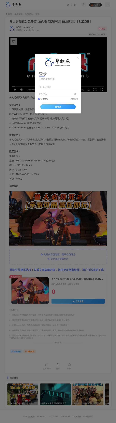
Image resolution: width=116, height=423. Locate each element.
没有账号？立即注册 (46, 79)
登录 (59, 106)
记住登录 (44, 99)
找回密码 (74, 98)
